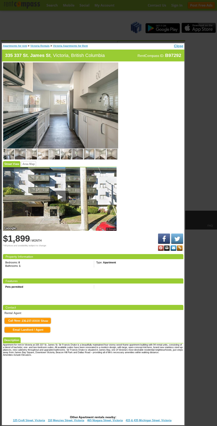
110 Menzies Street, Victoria (66, 420)
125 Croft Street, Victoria (29, 420)
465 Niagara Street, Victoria (105, 420)
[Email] (173, 248)
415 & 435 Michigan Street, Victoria (148, 420)
